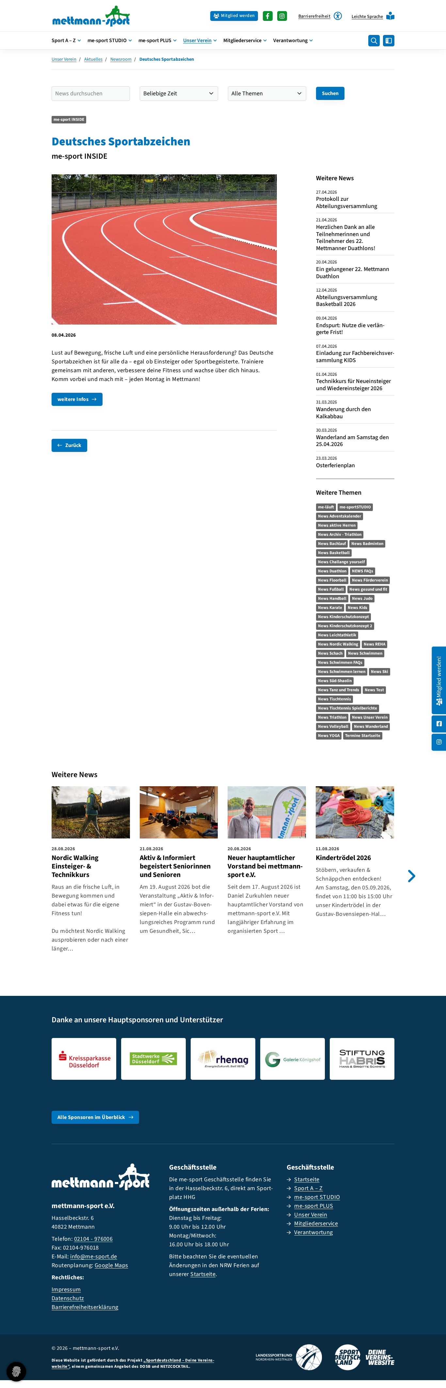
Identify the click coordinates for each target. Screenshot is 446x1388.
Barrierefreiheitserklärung (85, 1307)
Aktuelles (93, 59)
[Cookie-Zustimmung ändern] (16, 1371)
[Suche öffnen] (374, 40)
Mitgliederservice (242, 40)
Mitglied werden (238, 15)
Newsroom (121, 59)
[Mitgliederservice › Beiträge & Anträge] (439, 701)
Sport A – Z (64, 40)
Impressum (66, 1289)
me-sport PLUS (154, 40)
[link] (91, 871)
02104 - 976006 (93, 1239)
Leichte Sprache (367, 16)
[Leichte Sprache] (390, 16)
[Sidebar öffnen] (388, 40)
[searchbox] (91, 93)
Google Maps (111, 1265)
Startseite (202, 1274)
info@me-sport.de (93, 1256)
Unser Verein (197, 40)
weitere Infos (72, 399)
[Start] (91, 16)
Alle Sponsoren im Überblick (91, 1117)
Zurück (73, 445)
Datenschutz (68, 1298)
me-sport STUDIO (107, 40)
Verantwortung (290, 40)
